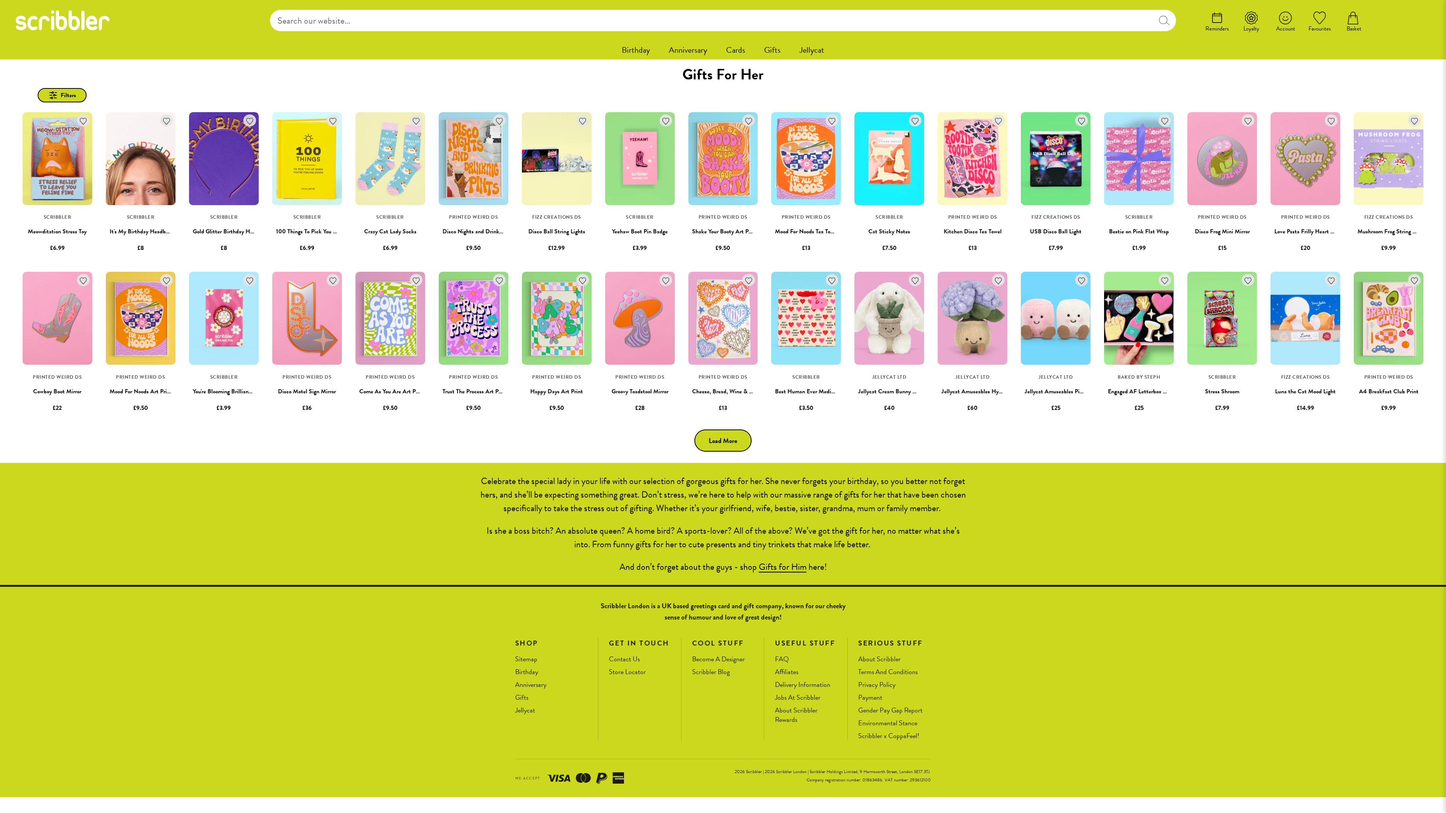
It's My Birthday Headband (142, 231)
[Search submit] (1164, 20)
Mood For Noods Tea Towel (806, 231)
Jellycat (811, 50)
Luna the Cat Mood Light (1305, 391)
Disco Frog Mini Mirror (1222, 231)
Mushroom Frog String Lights (1392, 231)
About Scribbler (879, 659)
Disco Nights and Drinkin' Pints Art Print (492, 231)
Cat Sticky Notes (889, 231)
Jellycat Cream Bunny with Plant (897, 391)
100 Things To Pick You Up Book (315, 231)
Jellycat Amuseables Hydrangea (979, 391)
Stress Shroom (1222, 391)
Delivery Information (802, 685)
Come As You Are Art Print (391, 391)
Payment (870, 697)
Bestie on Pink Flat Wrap (1139, 231)
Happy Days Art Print (556, 391)
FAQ (782, 659)
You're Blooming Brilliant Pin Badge (234, 391)
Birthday (636, 50)
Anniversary (688, 50)
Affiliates (786, 672)
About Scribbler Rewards (796, 715)
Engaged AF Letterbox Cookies (1145, 391)
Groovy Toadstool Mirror (640, 391)
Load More (723, 440)
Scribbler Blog (711, 672)
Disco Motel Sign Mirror (307, 391)
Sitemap (526, 659)
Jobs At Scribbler (798, 697)
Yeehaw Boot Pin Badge (640, 231)
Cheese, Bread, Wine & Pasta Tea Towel (739, 391)
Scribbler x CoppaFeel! (888, 736)
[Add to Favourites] (83, 120)
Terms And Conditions (888, 672)
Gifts (772, 50)
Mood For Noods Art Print (141, 391)
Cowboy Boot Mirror (57, 391)
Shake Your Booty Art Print (724, 231)
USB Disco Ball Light (1055, 231)
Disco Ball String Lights (556, 231)
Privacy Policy (876, 685)
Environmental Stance (887, 723)
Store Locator (627, 672)
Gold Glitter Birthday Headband (231, 231)
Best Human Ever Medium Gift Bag (818, 391)
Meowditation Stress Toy (57, 231)
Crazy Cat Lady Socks (390, 231)
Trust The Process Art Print (474, 391)
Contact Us (624, 659)
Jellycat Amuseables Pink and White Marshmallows (1086, 391)
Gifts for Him (783, 567)
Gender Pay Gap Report (890, 710)
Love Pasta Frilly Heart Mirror (1309, 231)
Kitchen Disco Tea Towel (973, 231)
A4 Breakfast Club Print (1389, 391)
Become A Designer (718, 659)
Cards (735, 50)
